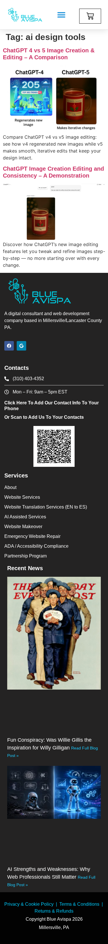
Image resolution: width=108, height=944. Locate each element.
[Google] (21, 346)
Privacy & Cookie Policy (29, 904)
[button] (61, 14)
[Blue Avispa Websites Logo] (25, 14)
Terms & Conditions (79, 904)
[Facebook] (9, 346)
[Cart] (90, 16)
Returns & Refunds (54, 911)
